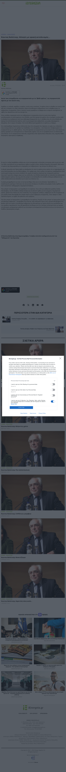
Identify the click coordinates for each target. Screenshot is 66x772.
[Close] (60, 358)
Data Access (33, 413)
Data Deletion (23, 413)
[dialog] (33, 386)
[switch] (53, 384)
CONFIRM (21, 407)
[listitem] (33, 381)
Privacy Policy (42, 413)
